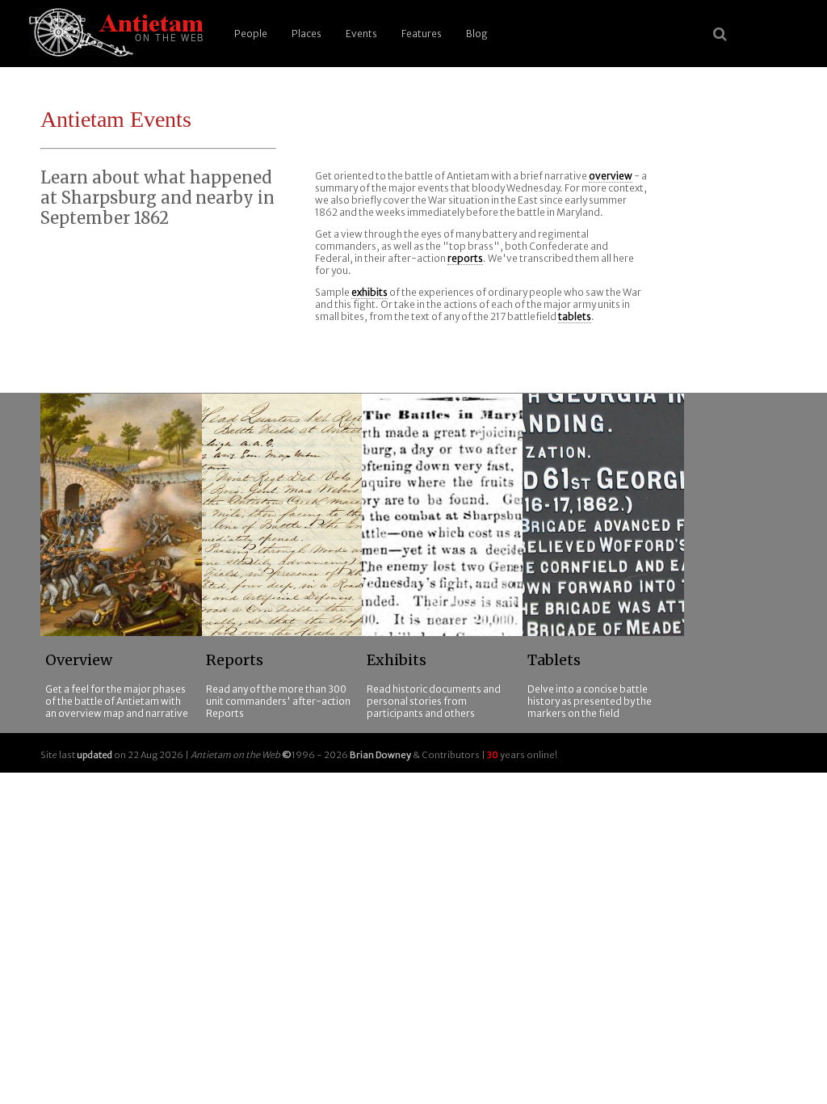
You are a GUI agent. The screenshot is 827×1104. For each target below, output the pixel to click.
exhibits (369, 292)
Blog (477, 33)
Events (361, 33)
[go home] (113, 33)
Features (421, 33)
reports (465, 258)
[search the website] (720, 34)
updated (94, 755)
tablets (574, 316)
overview (610, 176)
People (250, 33)
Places (306, 33)
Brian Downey (380, 755)
